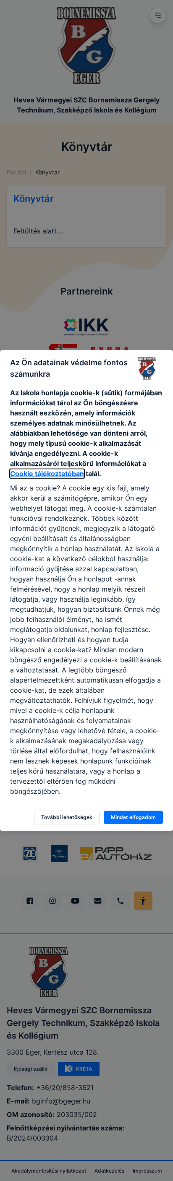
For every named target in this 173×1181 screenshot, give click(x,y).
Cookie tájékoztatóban (47, 473)
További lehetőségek (66, 817)
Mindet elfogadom (133, 817)
